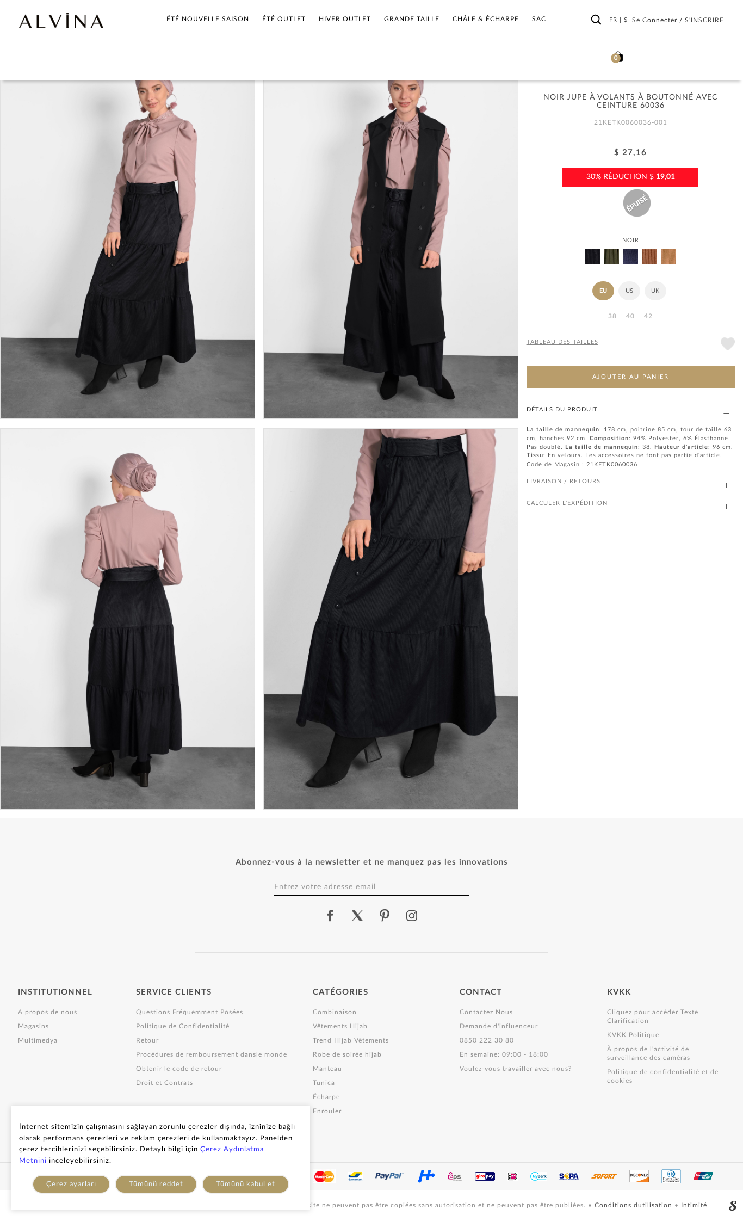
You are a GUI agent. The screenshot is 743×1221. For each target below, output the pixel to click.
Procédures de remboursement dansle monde (211, 1054)
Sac (539, 19)
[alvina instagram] (412, 915)
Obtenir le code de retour (179, 1068)
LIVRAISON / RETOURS (563, 481)
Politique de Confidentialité (183, 1026)
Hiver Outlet (345, 19)
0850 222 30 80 (487, 1040)
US (629, 291)
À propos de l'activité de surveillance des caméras (648, 1053)
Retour (147, 1040)
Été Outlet (284, 19)
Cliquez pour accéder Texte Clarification (652, 1016)
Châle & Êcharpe (486, 19)
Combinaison (335, 1012)
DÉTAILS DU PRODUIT (562, 409)
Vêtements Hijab (340, 1026)
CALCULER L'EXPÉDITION (567, 503)
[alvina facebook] (330, 915)
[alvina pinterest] (384, 915)
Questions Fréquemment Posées (189, 1012)
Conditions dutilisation (634, 1205)
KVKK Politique (633, 1035)
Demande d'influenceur (499, 1026)
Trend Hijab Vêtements (351, 1040)
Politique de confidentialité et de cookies (663, 1076)
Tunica (324, 1083)
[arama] (596, 20)
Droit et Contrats (164, 1083)
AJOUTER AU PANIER (630, 377)
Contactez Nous (486, 1012)
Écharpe (326, 1097)
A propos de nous (47, 1012)
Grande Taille (411, 19)
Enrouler (327, 1111)
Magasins (33, 1026)
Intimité (694, 1205)
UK (655, 291)
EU (603, 291)
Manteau (327, 1068)
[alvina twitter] (357, 915)
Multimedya (38, 1040)
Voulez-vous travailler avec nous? (516, 1068)
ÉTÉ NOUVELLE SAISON (207, 19)
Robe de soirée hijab (347, 1054)
